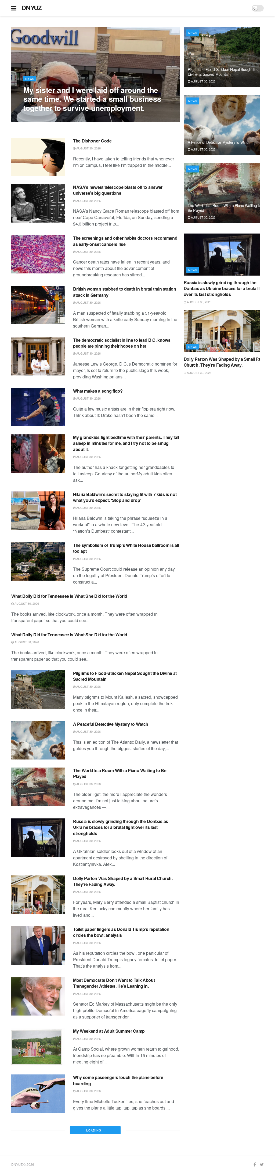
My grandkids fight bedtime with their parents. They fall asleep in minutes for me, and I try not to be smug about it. (126, 443)
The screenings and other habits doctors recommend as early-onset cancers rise (125, 241)
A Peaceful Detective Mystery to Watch (110, 724)
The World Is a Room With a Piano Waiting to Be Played (119, 773)
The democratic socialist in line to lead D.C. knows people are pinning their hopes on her (122, 343)
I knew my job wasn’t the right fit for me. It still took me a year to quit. (125, 1127)
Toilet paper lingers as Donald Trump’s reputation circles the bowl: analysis (121, 932)
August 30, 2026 (38, 119)
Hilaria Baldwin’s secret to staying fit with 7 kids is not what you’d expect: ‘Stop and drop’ (124, 497)
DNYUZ (32, 8)
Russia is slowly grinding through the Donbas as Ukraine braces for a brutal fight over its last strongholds (120, 827)
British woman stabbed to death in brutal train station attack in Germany (124, 292)
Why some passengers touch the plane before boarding (118, 1080)
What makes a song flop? (98, 391)
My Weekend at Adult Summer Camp (109, 1031)
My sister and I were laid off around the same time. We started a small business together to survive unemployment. (92, 98)
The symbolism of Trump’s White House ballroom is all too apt (126, 548)
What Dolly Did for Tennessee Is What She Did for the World (69, 596)
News (29, 78)
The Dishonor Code (92, 141)
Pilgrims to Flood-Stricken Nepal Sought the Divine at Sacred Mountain (125, 676)
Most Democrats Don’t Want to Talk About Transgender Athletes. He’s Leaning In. (114, 983)
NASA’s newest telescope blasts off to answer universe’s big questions (117, 190)
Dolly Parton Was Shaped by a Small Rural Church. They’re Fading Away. (123, 881)
